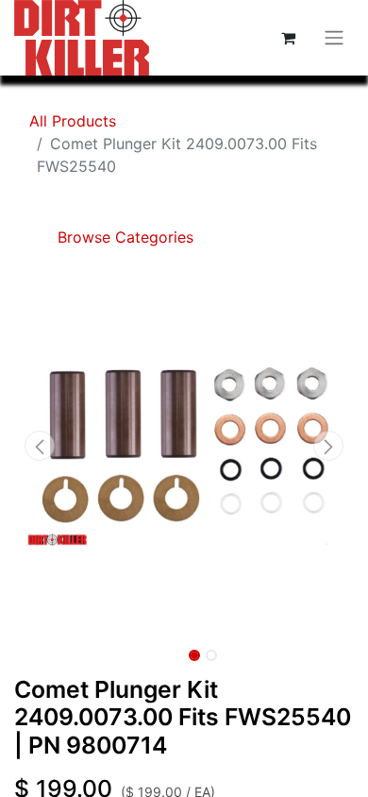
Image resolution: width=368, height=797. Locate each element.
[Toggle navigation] (334, 38)
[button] (39, 446)
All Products (72, 120)
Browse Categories (123, 237)
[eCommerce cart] (288, 38)
